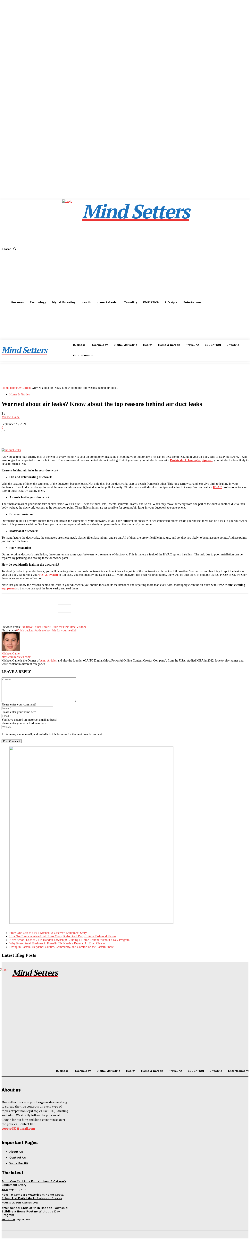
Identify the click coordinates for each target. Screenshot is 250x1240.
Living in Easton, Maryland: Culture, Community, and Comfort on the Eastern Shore (61, 947)
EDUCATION (8, 1219)
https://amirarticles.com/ (16, 657)
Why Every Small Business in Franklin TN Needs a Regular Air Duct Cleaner (57, 943)
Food (5, 1189)
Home (5, 387)
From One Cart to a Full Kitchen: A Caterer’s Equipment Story (48, 932)
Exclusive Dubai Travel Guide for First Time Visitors (53, 626)
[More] (64, 437)
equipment (9, 588)
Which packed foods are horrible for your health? (46, 630)
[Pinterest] (36, 437)
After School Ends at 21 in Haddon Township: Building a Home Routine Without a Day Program (69, 939)
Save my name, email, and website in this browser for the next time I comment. (54, 734)
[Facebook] (8, 437)
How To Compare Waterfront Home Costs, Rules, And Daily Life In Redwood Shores (62, 936)
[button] (10, 249)
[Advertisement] (125, 335)
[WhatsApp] (50, 437)
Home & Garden (20, 387)
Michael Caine (11, 417)
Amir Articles (48, 660)
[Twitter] (22, 437)
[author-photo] (11, 650)
